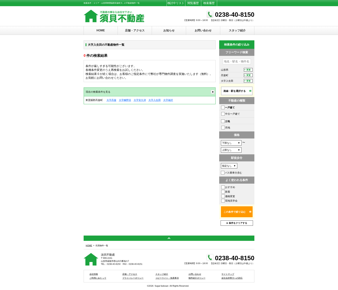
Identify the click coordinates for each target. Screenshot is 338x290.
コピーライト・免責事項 (167, 278)
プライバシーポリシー (132, 278)
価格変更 (230, 196)
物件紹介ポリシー (197, 278)
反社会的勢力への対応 (232, 278)
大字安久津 (140, 100)
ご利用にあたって (97, 278)
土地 (227, 121)
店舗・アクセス (135, 30)
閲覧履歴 (193, 3)
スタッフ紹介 (237, 30)
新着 (227, 191)
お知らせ (169, 30)
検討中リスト (175, 3)
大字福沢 (168, 100)
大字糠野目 (125, 100)
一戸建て (230, 107)
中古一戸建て (232, 113)
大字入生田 (154, 100)
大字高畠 (111, 100)
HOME (100, 30)
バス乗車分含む (233, 172)
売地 (227, 127)
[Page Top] (169, 238)
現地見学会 (231, 200)
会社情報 (93, 274)
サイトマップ (227, 274)
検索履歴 (209, 3)
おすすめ (230, 187)
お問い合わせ (203, 30)
